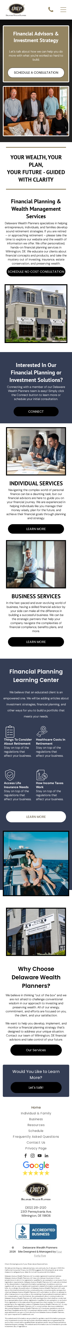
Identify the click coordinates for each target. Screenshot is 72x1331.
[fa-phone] (51, 12)
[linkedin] (47, 1156)
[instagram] (33, 1156)
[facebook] (26, 1156)
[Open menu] (63, 10)
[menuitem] (36, 1107)
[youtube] (40, 1156)
